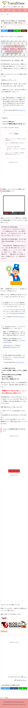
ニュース (10, 14)
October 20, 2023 (15, 347)
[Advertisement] (13, 173)
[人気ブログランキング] (14, 624)
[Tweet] (4, 31)
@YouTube (7, 359)
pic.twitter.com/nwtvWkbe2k (18, 313)
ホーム (3, 14)
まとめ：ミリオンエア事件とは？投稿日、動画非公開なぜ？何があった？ (15, 153)
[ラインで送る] (17, 31)
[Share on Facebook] (10, 31)
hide (16, 133)
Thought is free (22, 704)
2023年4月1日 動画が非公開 (13, 146)
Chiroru (25, 680)
